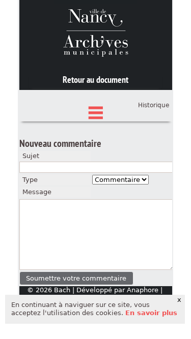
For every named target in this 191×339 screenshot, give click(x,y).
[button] (76, 278)
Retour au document (95, 79)
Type (30, 179)
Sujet (30, 156)
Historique (153, 105)
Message (36, 192)
